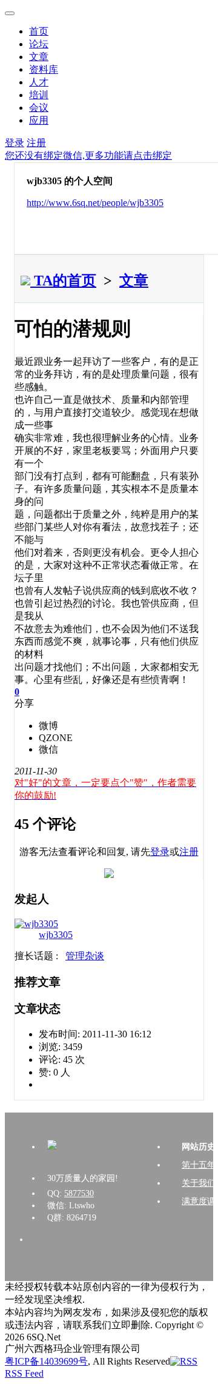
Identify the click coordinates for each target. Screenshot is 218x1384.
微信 (48, 749)
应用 (38, 120)
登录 (14, 143)
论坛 (38, 44)
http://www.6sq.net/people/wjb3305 (95, 203)
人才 (38, 82)
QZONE (56, 738)
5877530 (79, 1193)
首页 (38, 31)
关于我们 (199, 1183)
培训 (38, 95)
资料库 (43, 69)
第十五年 (199, 1164)
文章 (38, 57)
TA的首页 (63, 280)
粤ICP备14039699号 (46, 1361)
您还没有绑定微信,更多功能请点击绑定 (88, 155)
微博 (48, 725)
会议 (38, 107)
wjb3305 (56, 935)
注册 (36, 143)
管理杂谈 (84, 956)
